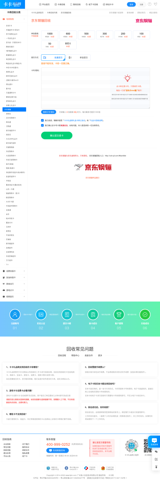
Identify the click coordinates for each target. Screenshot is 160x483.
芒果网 (8, 239)
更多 (100, 355)
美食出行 (8, 283)
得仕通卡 (9, 84)
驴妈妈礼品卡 (11, 101)
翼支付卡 (9, 222)
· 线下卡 (24, 456)
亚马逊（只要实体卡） (14, 42)
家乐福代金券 (11, 143)
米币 (7, 214)
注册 (141, 4)
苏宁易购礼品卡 (11, 34)
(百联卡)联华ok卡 (12, 80)
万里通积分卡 (11, 92)
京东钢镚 (7, 109)
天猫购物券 (10, 147)
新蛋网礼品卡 (11, 55)
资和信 (8, 113)
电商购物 (8, 19)
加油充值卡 (9, 277)
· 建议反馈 (6, 453)
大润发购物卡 (11, 155)
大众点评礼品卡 (11, 139)
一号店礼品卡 (11, 38)
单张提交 (78, 57)
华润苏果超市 (11, 256)
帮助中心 (75, 355)
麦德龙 (8, 231)
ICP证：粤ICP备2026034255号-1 (46, 478)
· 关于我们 (25, 444)
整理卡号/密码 (48, 112)
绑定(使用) (153, 12)
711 (7, 264)
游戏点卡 (8, 290)
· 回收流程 (6, 450)
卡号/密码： (35, 70)
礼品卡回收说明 (96, 120)
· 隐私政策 (25, 453)
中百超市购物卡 (11, 206)
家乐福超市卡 (11, 130)
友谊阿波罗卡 (11, 176)
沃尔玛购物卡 (11, 118)
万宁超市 (9, 260)
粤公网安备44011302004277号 (72, 478)
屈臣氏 (8, 134)
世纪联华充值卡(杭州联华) (15, 172)
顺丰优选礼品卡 (11, 76)
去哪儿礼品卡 (11, 105)
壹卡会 (8, 88)
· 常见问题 (6, 447)
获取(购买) (141, 12)
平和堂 (8, 180)
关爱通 (8, 210)
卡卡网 (111, 475)
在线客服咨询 (57, 450)
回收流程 (62, 355)
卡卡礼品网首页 (37, 12)
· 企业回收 (6, 444)
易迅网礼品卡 (11, 59)
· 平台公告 (6, 456)
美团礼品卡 (10, 72)
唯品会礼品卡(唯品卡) (14, 63)
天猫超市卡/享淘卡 (13, 30)
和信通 (8, 122)
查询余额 (130, 12)
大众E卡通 (10, 201)
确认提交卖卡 (57, 135)
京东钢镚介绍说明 (116, 12)
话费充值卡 (9, 271)
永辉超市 (9, 248)
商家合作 (89, 355)
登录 (131, 4)
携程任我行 (10, 46)
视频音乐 (8, 296)
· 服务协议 (25, 447)
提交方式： (35, 57)
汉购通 (8, 126)
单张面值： (35, 34)
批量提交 (52, 57)
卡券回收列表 (52, 12)
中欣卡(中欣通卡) (12, 67)
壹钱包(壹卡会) (11, 97)
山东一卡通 (10, 189)
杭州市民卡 (10, 218)
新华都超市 (10, 243)
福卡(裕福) (10, 164)
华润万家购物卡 (11, 159)
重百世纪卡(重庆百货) (14, 185)
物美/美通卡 (10, 168)
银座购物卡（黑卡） (13, 193)
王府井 (8, 226)
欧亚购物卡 (10, 197)
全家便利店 (10, 252)
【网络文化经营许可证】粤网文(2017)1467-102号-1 (106, 478)
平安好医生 (10, 235)
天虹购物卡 (10, 151)
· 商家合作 (25, 450)
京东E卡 (9, 25)
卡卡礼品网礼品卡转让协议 (74, 120)
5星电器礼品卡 (11, 51)
